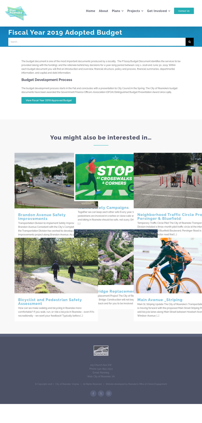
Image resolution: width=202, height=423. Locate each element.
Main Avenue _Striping (175, 265)
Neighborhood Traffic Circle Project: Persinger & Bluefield (175, 181)
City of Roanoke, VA (104, 376)
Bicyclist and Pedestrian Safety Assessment (56, 265)
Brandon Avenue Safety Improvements (56, 181)
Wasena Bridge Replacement (116, 257)
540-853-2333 (105, 368)
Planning (104, 372)
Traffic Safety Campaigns (116, 177)
